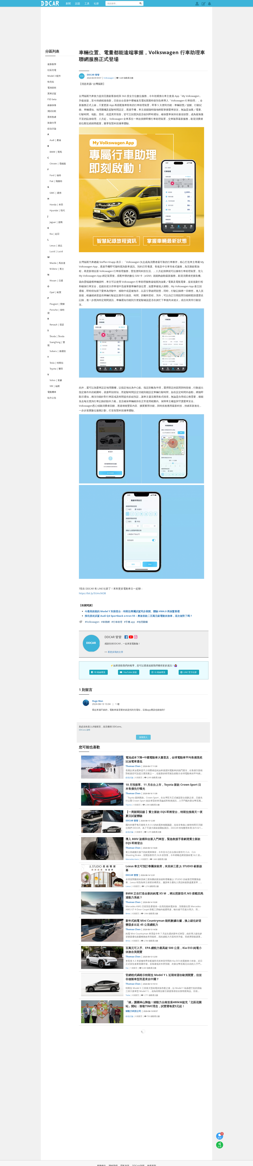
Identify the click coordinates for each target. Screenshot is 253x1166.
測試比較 (51, 111)
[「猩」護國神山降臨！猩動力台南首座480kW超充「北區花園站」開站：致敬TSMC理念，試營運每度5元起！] (102, 1011)
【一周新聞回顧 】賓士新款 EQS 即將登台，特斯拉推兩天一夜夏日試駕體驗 (164, 814)
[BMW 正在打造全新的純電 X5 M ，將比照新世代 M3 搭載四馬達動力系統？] (102, 903)
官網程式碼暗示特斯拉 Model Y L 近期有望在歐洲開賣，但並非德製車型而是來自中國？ (164, 977)
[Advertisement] (126, 28)
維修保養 (51, 105)
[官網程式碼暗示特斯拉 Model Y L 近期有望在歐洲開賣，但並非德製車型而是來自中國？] (102, 984)
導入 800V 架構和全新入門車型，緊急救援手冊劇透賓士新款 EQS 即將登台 (163, 841)
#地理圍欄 (142, 621)
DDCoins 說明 (84, 730)
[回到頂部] (219, 1153)
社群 (96, 3)
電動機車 (51, 391)
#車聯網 (105, 621)
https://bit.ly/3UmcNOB (92, 593)
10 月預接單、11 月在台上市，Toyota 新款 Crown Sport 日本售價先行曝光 (163, 787)
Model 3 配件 (54, 75)
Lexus (128, 886)
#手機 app (130, 621)
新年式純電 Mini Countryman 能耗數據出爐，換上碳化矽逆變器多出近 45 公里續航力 (163, 923)
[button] (204, 3)
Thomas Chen (133, 766)
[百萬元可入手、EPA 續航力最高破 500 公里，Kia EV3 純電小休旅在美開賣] (102, 957)
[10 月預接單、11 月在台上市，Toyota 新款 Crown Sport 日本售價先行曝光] (102, 794)
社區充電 (51, 70)
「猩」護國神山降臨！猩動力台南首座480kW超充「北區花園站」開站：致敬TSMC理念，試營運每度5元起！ (164, 1004)
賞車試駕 (51, 93)
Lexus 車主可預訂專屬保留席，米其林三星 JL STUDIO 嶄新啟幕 (164, 868)
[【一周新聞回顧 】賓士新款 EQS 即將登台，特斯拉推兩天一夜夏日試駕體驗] (102, 821)
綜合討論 (51, 128)
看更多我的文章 (115, 651)
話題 (77, 3)
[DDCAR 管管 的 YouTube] (131, 637)
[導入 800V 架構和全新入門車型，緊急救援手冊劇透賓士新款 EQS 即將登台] (102, 848)
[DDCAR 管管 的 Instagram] (135, 637)
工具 (86, 3)
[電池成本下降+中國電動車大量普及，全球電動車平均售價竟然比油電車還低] (102, 767)
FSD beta (51, 99)
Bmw (128, 913)
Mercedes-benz (132, 859)
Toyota (129, 804)
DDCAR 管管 (93, 74)
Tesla (128, 995)
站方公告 (51, 397)
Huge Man (97, 700)
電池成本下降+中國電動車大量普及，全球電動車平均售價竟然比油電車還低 (164, 759)
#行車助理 (117, 621)
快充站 (50, 81)
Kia (127, 968)
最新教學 (51, 64)
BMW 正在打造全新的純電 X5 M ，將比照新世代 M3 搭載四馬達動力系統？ (164, 895)
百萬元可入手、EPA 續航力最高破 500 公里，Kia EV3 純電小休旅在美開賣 (164, 950)
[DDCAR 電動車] (49, 3)
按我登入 (143, 737)
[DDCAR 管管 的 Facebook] (126, 637)
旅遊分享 (51, 122)
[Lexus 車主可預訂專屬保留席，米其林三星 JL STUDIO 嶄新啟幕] (102, 875)
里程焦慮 (51, 116)
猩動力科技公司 (133, 1011)
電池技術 (51, 87)
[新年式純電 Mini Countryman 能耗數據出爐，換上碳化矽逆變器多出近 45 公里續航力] (102, 930)
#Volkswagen (92, 621)
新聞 (68, 3)
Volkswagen (109, 78)
